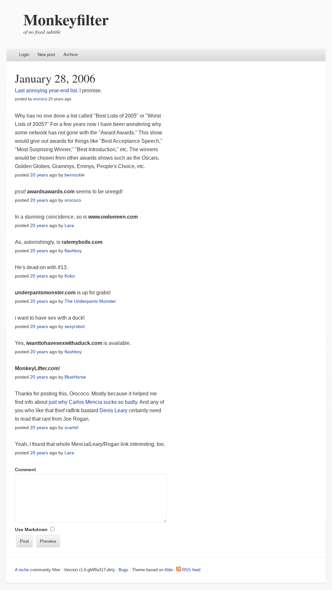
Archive (71, 54)
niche (24, 569)
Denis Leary (113, 410)
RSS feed (190, 569)
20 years (39, 174)
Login (24, 54)
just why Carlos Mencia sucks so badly (93, 402)
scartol (71, 427)
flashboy (73, 250)
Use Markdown (31, 529)
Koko (70, 275)
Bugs (123, 569)
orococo (40, 99)
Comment (25, 469)
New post (46, 54)
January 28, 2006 (55, 78)
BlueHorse (75, 377)
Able (168, 569)
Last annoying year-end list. (46, 90)
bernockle (75, 174)
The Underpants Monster (90, 301)
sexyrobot (75, 326)
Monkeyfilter (66, 19)
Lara (69, 225)
